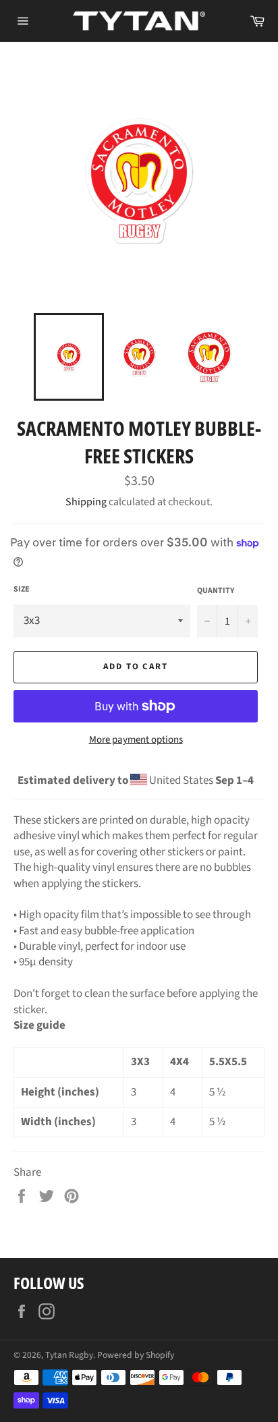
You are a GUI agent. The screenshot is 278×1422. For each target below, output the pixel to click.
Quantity (215, 591)
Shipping (86, 501)
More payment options (136, 740)
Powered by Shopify (135, 1354)
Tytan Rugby (69, 1354)
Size (21, 589)
